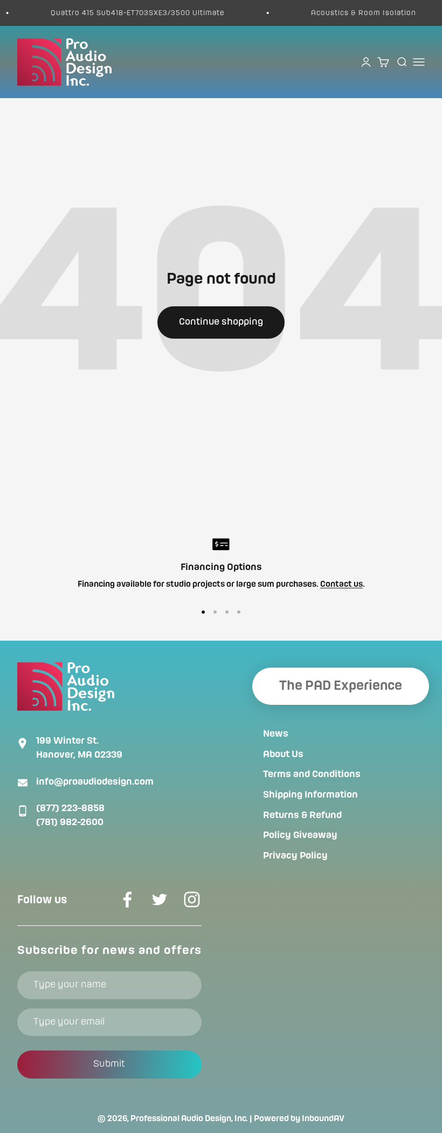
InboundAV (323, 1119)
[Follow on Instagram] (192, 899)
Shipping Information (310, 795)
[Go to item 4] (238, 612)
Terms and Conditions (312, 774)
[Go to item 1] (203, 612)
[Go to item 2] (215, 612)
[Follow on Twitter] (159, 899)
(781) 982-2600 (69, 822)
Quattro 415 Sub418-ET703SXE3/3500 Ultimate (129, 13)
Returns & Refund (302, 815)
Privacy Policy (295, 856)
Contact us (341, 584)
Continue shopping (221, 322)
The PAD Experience (340, 686)
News (275, 734)
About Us (283, 754)
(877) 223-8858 (70, 808)
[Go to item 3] (227, 612)
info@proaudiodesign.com (95, 782)
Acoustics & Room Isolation (355, 13)
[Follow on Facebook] (127, 899)
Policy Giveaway (300, 835)
